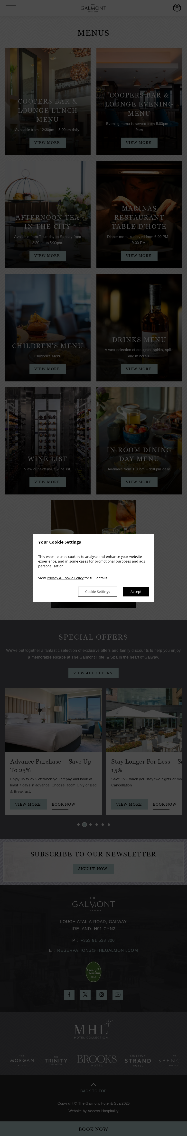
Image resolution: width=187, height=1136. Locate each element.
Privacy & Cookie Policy (65, 578)
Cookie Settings (97, 591)
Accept (136, 591)
